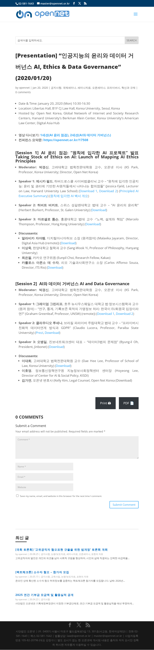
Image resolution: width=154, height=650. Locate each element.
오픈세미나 (98, 87)
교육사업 (55, 576)
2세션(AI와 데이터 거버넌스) (90, 135)
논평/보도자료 (58, 554)
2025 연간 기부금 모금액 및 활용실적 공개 (44, 595)
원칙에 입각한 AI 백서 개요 (69, 196)
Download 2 (108, 191)
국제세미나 (69, 87)
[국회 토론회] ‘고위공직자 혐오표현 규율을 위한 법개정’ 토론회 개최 (61, 549)
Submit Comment (124, 504)
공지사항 (56, 87)
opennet (24, 87)
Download (98, 210)
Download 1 (88, 191)
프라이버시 (113, 87)
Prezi (39, 332)
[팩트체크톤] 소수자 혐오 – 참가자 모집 (42, 572)
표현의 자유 (97, 554)
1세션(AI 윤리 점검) (54, 135)
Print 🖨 (105, 403)
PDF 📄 (128, 403)
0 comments (23, 92)
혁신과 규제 (128, 87)
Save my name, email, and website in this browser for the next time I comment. (61, 496)
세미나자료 (84, 87)
